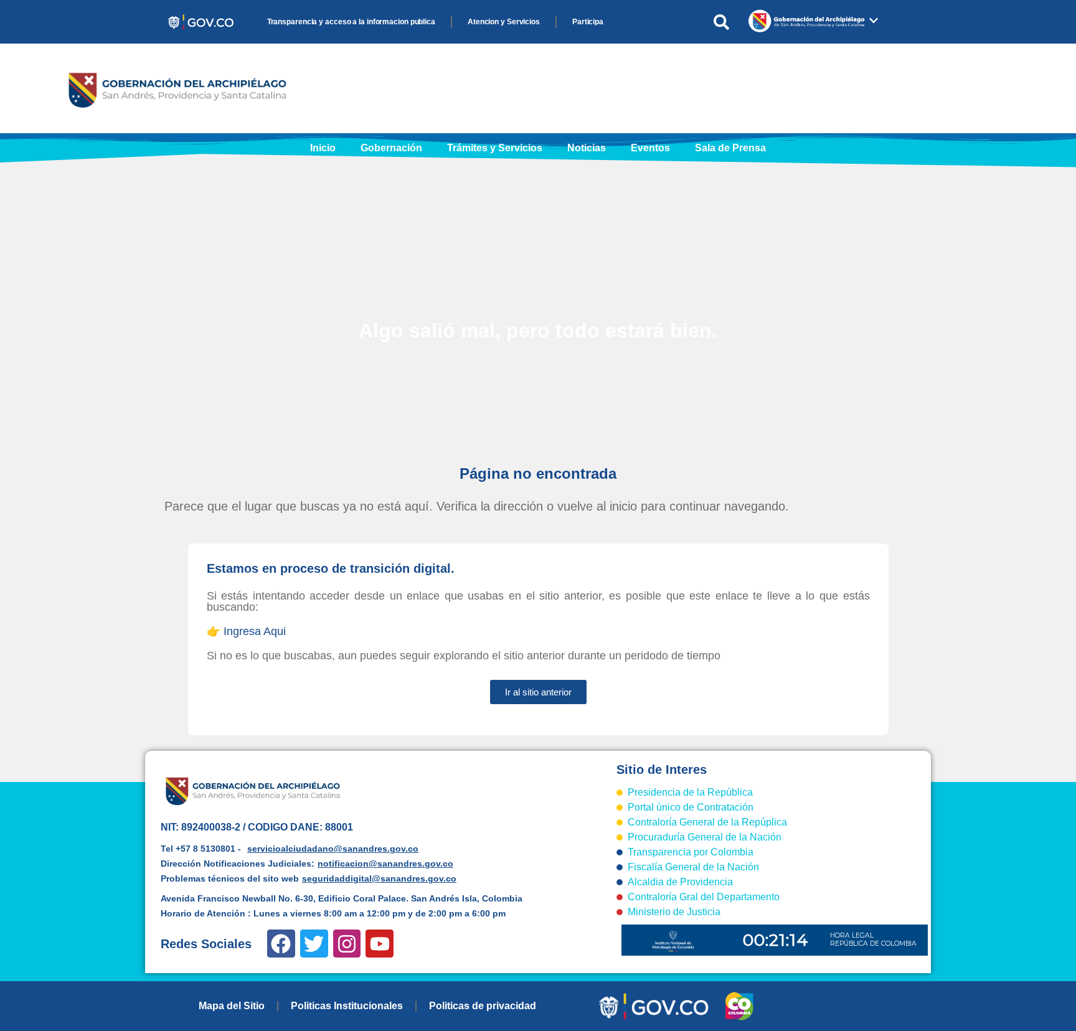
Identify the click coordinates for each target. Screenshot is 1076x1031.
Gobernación (391, 148)
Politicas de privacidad (482, 1005)
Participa (587, 21)
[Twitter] (314, 944)
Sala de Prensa (730, 148)
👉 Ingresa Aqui (246, 631)
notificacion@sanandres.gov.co (385, 864)
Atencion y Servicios (504, 21)
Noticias (586, 148)
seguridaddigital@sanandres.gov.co (379, 878)
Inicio (323, 148)
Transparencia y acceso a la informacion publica (351, 21)
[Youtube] (380, 944)
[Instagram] (347, 944)
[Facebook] (281, 944)
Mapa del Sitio (232, 1005)
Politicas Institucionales (347, 1005)
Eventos (650, 148)
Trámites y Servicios (494, 148)
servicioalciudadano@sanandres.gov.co (332, 849)
